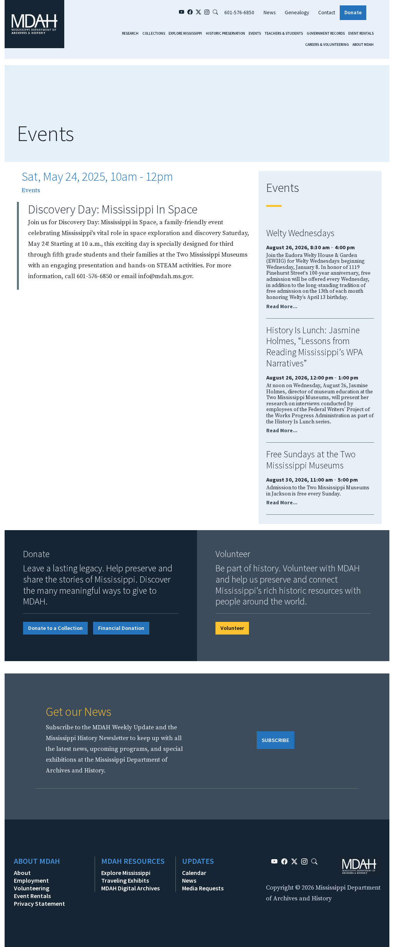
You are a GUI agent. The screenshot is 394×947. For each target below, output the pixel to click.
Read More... (281, 306)
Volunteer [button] (232, 628)
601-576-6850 (239, 12)
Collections (153, 33)
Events (255, 33)
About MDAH (363, 44)
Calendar (194, 872)
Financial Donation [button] (121, 628)
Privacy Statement (39, 903)
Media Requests (203, 888)
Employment (31, 880)
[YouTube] (181, 12)
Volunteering (31, 888)
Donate (353, 12)
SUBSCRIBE (275, 740)
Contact (326, 12)
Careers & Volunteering (327, 44)
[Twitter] (198, 12)
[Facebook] (190, 12)
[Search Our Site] (215, 12)
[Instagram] (207, 12)
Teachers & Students (284, 33)
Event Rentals (361, 33)
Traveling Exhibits (125, 880)
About (22, 872)
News (269, 12)
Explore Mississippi (185, 33)
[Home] (34, 23)
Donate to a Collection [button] (55, 628)
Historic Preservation (225, 33)
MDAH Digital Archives (130, 888)
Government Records (326, 33)
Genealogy (297, 12)
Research (130, 33)
